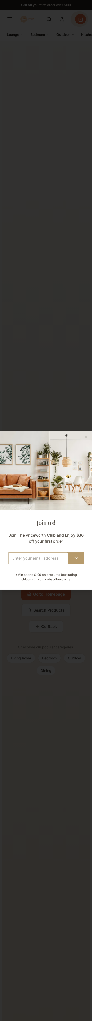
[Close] (86, 437)
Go (76, 558)
